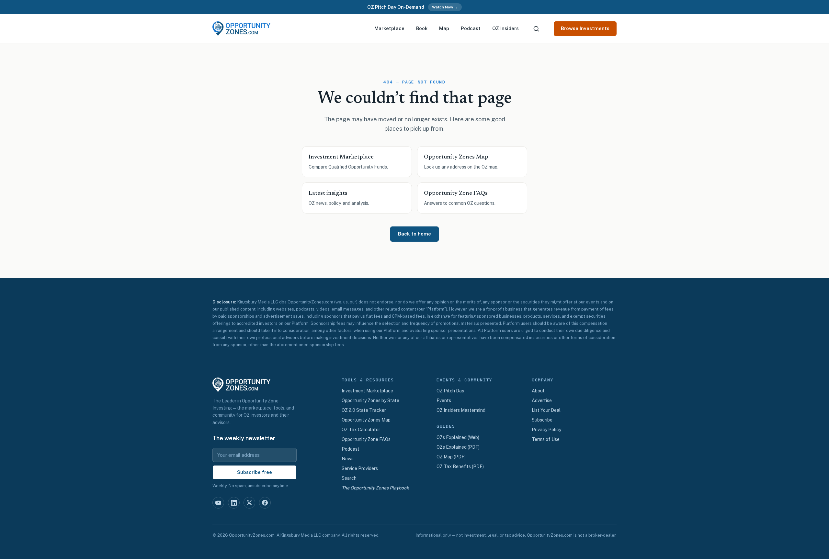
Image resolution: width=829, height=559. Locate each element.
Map (444, 28)
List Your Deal (546, 410)
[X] (249, 503)
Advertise (542, 400)
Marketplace (389, 28)
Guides (446, 426)
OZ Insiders (505, 28)
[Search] (536, 29)
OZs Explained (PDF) (458, 447)
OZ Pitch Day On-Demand (395, 7)
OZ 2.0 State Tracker (364, 410)
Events (444, 400)
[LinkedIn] (234, 503)
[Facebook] (265, 503)
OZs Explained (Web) (458, 437)
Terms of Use (546, 439)
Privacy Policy (546, 429)
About (538, 390)
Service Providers (360, 468)
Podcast (471, 28)
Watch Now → (445, 7)
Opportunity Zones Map (366, 419)
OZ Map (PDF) (451, 456)
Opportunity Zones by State (370, 400)
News (348, 458)
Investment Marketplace (367, 390)
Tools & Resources (368, 380)
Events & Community (464, 380)
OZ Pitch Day (450, 390)
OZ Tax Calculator (361, 429)
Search (349, 478)
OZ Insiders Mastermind (461, 410)
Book (421, 28)
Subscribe (542, 419)
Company (542, 380)
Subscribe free (254, 472)
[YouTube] (218, 503)
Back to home (414, 233)
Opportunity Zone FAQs (366, 439)
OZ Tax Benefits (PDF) (460, 466)
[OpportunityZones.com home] (241, 28)
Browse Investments (585, 28)
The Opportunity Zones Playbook (375, 487)
